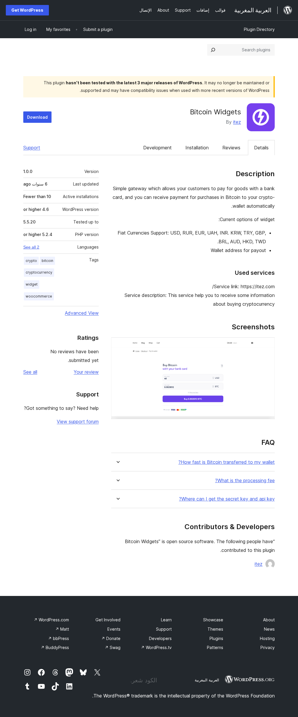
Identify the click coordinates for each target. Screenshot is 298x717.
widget (32, 284)
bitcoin (47, 260)
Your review (86, 372)
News (269, 629)
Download (37, 117)
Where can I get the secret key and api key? (227, 499)
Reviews (231, 148)
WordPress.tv (156, 647)
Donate (110, 638)
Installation (197, 148)
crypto (31, 260)
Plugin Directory (259, 29)
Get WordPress (27, 10)
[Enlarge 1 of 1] (267, 345)
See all (30, 372)
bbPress (58, 638)
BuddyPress (55, 647)
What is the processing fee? (245, 480)
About (269, 619)
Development (157, 148)
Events (113, 629)
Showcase (213, 619)
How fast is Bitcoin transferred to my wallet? (226, 462)
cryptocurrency (39, 272)
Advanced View (82, 313)
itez (237, 122)
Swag (112, 647)
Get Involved (107, 619)
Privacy (267, 647)
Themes (215, 629)
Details (261, 148)
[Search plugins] (213, 50)
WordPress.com (51, 619)
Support (31, 148)
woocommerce (39, 296)
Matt (62, 629)
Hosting (267, 638)
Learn (166, 619)
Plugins (216, 638)
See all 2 (31, 247)
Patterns (215, 647)
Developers (160, 638)
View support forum (78, 421)
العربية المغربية (207, 680)
